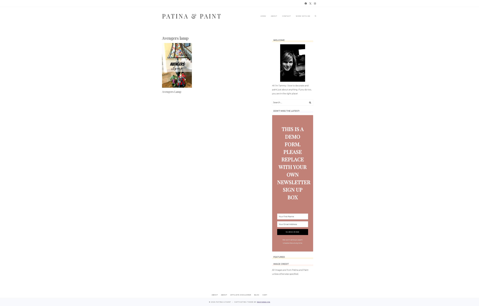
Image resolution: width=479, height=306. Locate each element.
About (274, 16)
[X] (310, 3)
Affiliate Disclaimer (240, 295)
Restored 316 (263, 302)
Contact (286, 16)
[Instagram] (315, 3)
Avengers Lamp (171, 92)
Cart (264, 295)
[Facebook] (306, 3)
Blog (256, 295)
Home (263, 16)
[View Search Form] (315, 16)
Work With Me (303, 16)
